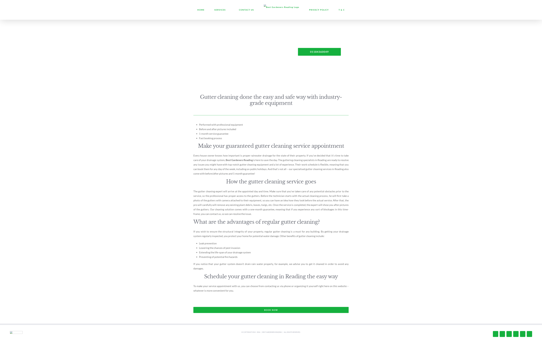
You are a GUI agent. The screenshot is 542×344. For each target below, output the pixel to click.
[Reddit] (529, 334)
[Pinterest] (509, 334)
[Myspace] (522, 334)
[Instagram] (502, 334)
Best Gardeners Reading (272, 332)
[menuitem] (215, 10)
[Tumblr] (516, 334)
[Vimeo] (495, 334)
